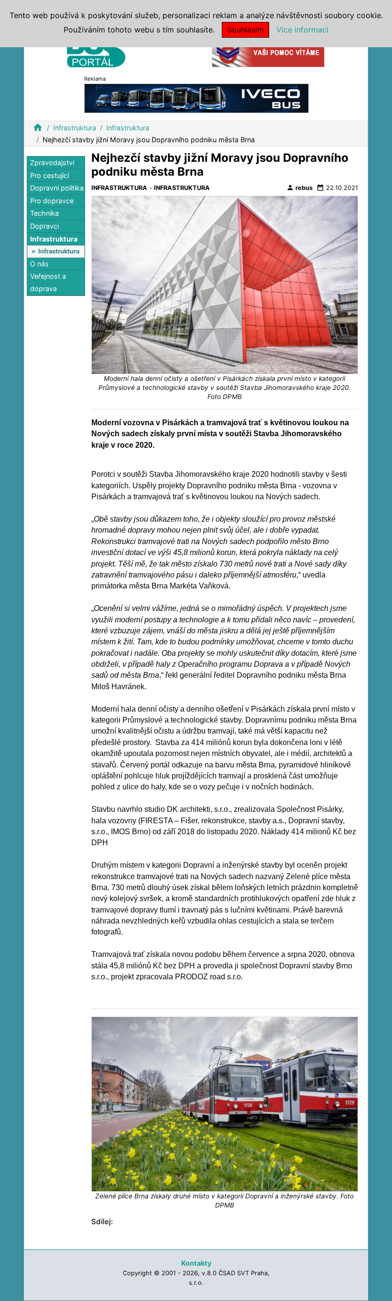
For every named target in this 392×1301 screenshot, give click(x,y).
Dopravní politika (57, 188)
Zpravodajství (52, 162)
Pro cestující (49, 175)
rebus (299, 187)
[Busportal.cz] (96, 49)
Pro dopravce (52, 201)
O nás (39, 264)
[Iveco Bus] (196, 97)
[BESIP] (268, 51)
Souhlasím (245, 29)
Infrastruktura (74, 128)
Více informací (302, 29)
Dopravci (44, 226)
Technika (44, 213)
